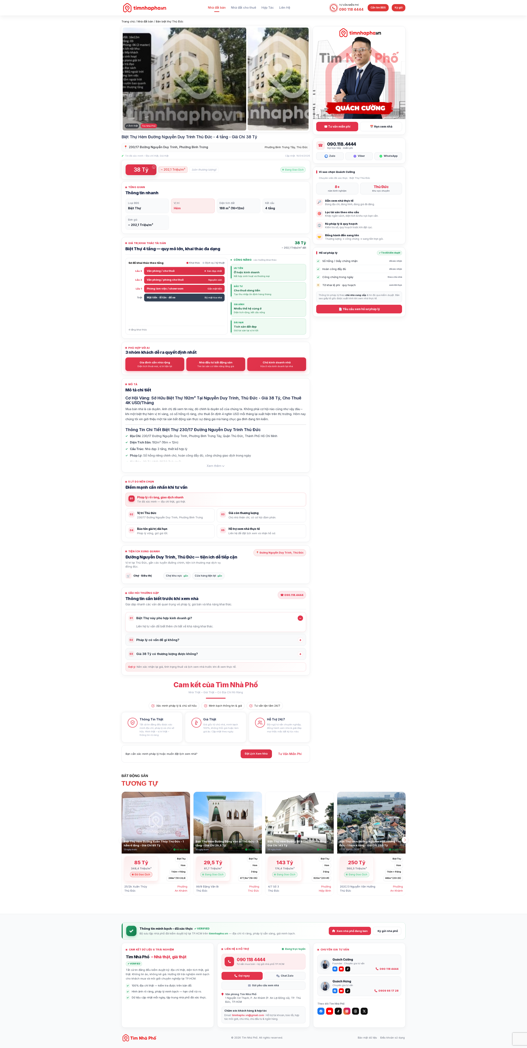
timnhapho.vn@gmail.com (248, 1015)
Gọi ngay (244, 975)
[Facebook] (320, 1011)
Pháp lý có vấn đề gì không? (154, 640)
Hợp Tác (267, 7)
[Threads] (355, 1011)
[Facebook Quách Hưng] (334, 990)
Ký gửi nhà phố (388, 931)
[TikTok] (338, 1011)
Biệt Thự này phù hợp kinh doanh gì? (161, 618)
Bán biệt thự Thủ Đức (169, 21)
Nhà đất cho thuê (243, 7)
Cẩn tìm (378, 7)
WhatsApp (391, 155)
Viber (361, 155)
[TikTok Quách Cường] (347, 969)
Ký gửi (398, 7)
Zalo (332, 155)
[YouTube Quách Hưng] (341, 990)
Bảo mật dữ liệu (367, 1037)
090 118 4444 (389, 968)
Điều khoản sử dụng (392, 1037)
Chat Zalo (287, 975)
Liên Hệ (284, 7)
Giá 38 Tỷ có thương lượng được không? (163, 654)
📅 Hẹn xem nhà (381, 126)
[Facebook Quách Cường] (334, 969)
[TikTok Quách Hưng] (347, 990)
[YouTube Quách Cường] (341, 969)
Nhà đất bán (217, 7)
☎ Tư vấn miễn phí (337, 126)
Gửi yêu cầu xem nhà (265, 985)
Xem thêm (214, 466)
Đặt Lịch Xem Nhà (256, 753)
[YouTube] (329, 1011)
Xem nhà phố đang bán (352, 931)
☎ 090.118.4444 (291, 595)
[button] (405, 840)
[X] (364, 1011)
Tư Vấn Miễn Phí (290, 754)
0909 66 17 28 (388, 990)
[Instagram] (346, 1011)
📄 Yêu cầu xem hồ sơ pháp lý (359, 309)
